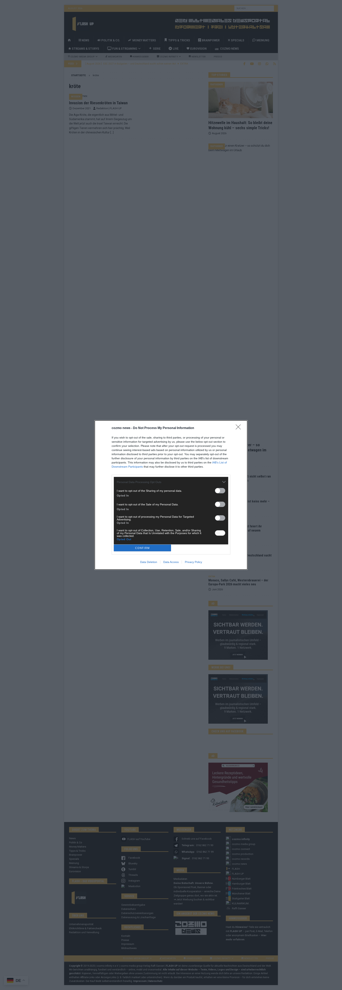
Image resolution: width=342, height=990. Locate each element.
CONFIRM (142, 548)
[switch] (220, 490)
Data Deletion (148, 562)
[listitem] (171, 482)
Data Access (171, 562)
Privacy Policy (193, 562)
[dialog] (171, 495)
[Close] (239, 428)
